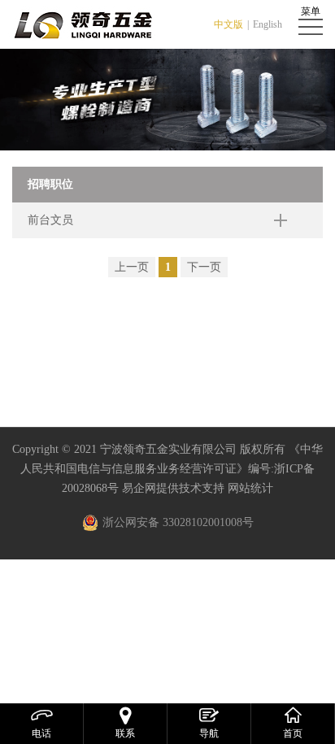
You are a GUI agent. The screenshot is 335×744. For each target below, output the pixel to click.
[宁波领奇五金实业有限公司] (85, 24)
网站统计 (250, 488)
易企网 (139, 488)
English (267, 24)
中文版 (228, 24)
